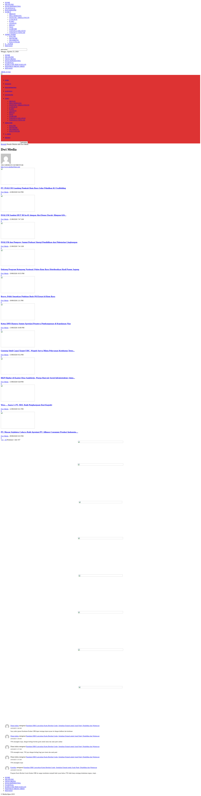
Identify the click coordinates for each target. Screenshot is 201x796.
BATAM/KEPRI (10, 10)
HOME (7, 2)
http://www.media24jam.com (10, 167)
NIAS (11, 27)
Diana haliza (14, 726)
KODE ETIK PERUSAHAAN (15, 64)
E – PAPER (9, 44)
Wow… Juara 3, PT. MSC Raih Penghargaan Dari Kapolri (26, 405)
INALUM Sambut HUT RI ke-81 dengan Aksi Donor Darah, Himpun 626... (33, 215)
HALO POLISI (14, 42)
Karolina (13, 767)
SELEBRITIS (14, 40)
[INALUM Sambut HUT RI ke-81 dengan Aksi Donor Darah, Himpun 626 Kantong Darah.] (18, 211)
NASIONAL (9, 63)
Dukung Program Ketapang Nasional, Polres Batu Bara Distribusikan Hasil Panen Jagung (40, 269)
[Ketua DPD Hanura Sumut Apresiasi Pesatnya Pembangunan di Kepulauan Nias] (18, 319)
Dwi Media (4, 192)
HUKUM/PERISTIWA (13, 6)
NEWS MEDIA (10, 59)
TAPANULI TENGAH (17, 33)
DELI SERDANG (15, 16)
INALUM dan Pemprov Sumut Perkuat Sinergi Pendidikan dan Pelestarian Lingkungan (39, 242)
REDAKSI (8, 46)
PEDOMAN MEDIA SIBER (15, 66)
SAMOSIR (13, 29)
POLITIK (12, 36)
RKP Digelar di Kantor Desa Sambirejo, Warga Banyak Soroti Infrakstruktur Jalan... (38, 378)
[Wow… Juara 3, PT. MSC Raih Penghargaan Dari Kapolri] (18, 401)
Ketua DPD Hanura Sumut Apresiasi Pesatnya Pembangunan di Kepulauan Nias (36, 324)
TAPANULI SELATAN (17, 31)
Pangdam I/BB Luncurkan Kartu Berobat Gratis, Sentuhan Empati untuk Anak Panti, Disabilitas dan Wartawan (62, 726)
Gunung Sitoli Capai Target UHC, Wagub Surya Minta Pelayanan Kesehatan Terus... (38, 351)
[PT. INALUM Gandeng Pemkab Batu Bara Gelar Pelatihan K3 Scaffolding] (18, 184)
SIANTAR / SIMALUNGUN (19, 17)
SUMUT (8, 12)
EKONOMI (13, 38)
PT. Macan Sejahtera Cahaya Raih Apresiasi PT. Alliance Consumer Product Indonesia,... (39, 432)
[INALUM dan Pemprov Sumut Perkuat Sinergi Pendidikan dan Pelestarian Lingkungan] (18, 238)
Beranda (3, 144)
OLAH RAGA (10, 8)
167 (6, 440)
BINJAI (12, 25)
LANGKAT (13, 19)
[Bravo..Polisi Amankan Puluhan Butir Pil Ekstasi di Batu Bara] (18, 292)
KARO (11, 21)
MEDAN (12, 14)
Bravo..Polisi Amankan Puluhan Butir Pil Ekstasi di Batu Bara (28, 296)
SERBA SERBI (10, 34)
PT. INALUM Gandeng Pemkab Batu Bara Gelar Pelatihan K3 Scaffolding (33, 188)
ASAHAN (12, 23)
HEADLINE (9, 4)
